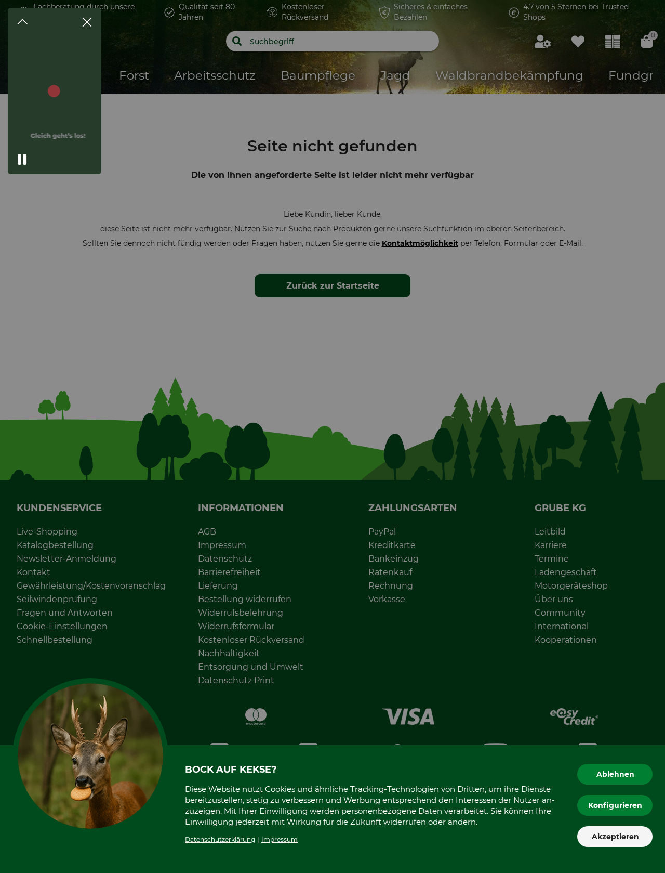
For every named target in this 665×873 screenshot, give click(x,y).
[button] (22, 159)
